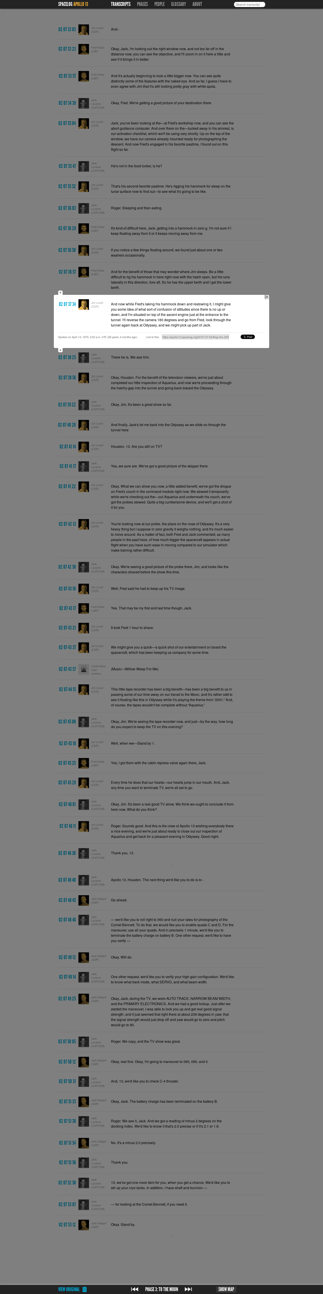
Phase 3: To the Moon (161, 1289)
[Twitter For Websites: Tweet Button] (253, 337)
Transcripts (121, 4)
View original (69, 1289)
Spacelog (65, 4)
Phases (142, 4)
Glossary (178, 4)
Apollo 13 (80, 4)
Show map (226, 1289)
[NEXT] (188, 1289)
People (159, 4)
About (197, 4)
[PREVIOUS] (134, 1289)
